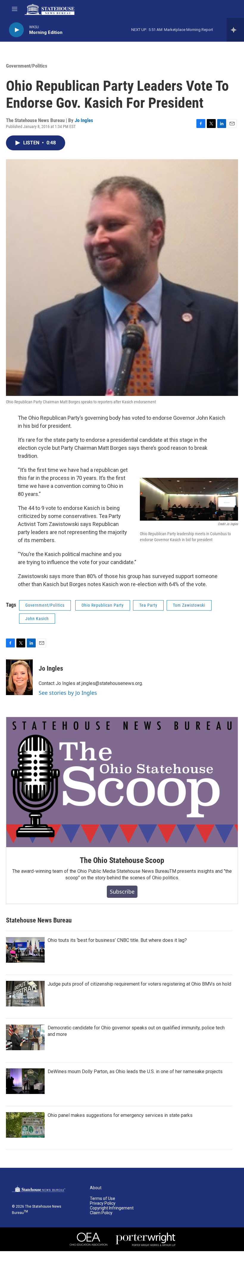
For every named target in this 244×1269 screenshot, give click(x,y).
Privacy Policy (102, 1203)
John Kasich (37, 618)
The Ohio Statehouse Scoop (122, 860)
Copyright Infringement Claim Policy (112, 1210)
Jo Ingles (84, 120)
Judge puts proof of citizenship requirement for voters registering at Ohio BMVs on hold (139, 984)
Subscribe (122, 891)
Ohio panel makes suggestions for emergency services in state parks (120, 1115)
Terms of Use (102, 1198)
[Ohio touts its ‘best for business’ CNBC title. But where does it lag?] (25, 950)
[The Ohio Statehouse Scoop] (122, 782)
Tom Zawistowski (189, 605)
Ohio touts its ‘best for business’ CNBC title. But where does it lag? (117, 940)
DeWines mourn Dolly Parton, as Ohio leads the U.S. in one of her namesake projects (135, 1071)
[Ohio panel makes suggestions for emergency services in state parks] (25, 1125)
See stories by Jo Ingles (68, 692)
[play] (16, 29)
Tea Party (148, 605)
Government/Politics (26, 66)
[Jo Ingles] (19, 677)
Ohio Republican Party (103, 605)
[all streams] (235, 30)
